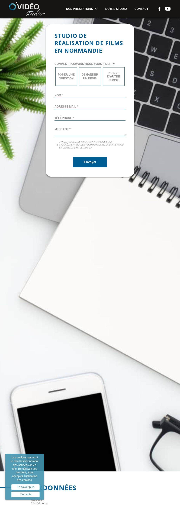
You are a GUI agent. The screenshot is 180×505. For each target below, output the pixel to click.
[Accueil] (27, 8)
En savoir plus (25, 486)
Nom (58, 95)
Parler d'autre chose (113, 76)
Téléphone (64, 117)
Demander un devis (90, 76)
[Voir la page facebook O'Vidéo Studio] (159, 8)
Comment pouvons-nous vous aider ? (84, 63)
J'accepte (25, 494)
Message (62, 129)
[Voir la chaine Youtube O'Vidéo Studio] (168, 8)
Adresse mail (66, 106)
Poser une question (66, 76)
